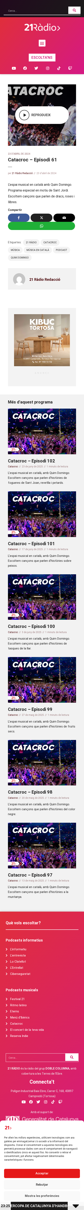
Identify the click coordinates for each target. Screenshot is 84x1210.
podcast (61, 250)
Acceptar (42, 1173)
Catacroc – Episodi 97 (30, 875)
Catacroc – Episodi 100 (31, 626)
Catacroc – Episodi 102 (31, 460)
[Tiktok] (58, 68)
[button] (42, 43)
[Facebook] (25, 68)
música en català (38, 250)
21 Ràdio (31, 242)
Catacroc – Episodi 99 (30, 709)
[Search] (74, 10)
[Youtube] (13, 68)
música (15, 250)
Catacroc (50, 242)
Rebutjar (42, 1184)
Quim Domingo (20, 257)
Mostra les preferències (42, 1196)
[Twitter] (36, 68)
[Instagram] (47, 68)
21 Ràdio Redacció (22, 173)
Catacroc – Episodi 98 (30, 792)
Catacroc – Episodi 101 (31, 543)
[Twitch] (70, 68)
